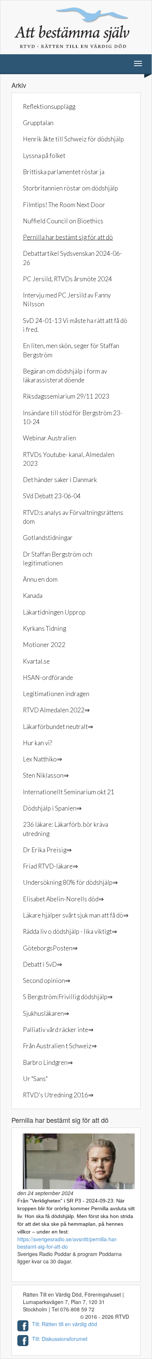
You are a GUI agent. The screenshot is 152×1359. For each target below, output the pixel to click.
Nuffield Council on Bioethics (63, 221)
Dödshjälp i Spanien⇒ (52, 808)
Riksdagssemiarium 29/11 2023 (66, 396)
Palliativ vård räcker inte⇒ (58, 1029)
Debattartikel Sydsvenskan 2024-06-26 (72, 258)
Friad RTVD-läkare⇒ (50, 866)
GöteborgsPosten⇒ (50, 948)
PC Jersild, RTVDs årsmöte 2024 (67, 279)
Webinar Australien (49, 438)
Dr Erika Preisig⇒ (47, 850)
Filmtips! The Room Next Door (64, 205)
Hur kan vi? (37, 743)
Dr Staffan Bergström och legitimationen (57, 558)
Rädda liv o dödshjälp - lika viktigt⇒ (70, 931)
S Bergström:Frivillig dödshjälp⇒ (68, 997)
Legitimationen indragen (56, 694)
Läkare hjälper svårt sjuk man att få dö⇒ (75, 915)
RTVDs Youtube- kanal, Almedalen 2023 (68, 459)
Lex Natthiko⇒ (42, 759)
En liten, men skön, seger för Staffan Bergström (71, 350)
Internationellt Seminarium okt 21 (68, 792)
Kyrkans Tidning (44, 628)
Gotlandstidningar (48, 537)
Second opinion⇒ (46, 980)
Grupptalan (38, 123)
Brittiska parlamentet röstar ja (63, 172)
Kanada (32, 595)
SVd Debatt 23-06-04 (52, 496)
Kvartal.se (36, 661)
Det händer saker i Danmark (60, 480)
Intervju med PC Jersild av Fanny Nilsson (67, 299)
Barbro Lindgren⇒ (48, 1062)
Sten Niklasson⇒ (46, 775)
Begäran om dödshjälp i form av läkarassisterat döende (65, 375)
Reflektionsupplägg (49, 106)
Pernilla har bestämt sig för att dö (68, 237)
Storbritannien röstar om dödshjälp (70, 188)
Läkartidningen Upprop (54, 612)
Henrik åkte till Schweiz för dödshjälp (73, 139)
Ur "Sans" (35, 1079)
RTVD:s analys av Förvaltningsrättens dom (73, 517)
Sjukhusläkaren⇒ (46, 1013)
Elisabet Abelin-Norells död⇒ (63, 899)
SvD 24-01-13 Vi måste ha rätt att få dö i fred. (75, 325)
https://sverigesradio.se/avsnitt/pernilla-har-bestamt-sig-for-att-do (67, 1242)
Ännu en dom (40, 579)
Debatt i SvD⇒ (42, 964)
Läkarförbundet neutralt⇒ (58, 726)
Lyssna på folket (44, 155)
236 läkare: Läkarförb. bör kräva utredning (65, 828)
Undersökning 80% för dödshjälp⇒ (70, 882)
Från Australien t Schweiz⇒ (60, 1046)
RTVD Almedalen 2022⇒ (56, 710)
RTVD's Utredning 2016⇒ (58, 1095)
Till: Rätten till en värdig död (64, 1324)
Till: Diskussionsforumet (59, 1338)
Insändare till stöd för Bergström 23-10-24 (72, 417)
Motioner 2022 (44, 644)
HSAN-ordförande (48, 677)
